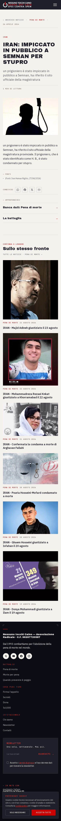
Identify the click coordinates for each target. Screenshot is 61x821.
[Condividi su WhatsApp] (17, 189)
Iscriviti (6, 697)
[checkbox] (8, 763)
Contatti (7, 730)
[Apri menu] (55, 5)
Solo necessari (18, 812)
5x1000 (7, 707)
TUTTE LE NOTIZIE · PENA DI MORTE (22, 254)
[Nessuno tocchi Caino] (17, 5)
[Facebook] (21, 656)
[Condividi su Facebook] (25, 189)
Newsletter (9, 725)
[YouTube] (14, 656)
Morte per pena (11, 674)
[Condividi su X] (32, 189)
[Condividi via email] (39, 189)
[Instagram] (29, 656)
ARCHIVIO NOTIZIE (13, 20)
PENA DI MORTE (37, 20)
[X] (6, 656)
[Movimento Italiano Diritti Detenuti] (13, 791)
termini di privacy (26, 762)
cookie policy (21, 806)
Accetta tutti (43, 812)
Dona (5, 702)
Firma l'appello (11, 691)
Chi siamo (8, 719)
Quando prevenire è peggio (17, 680)
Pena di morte (10, 669)
